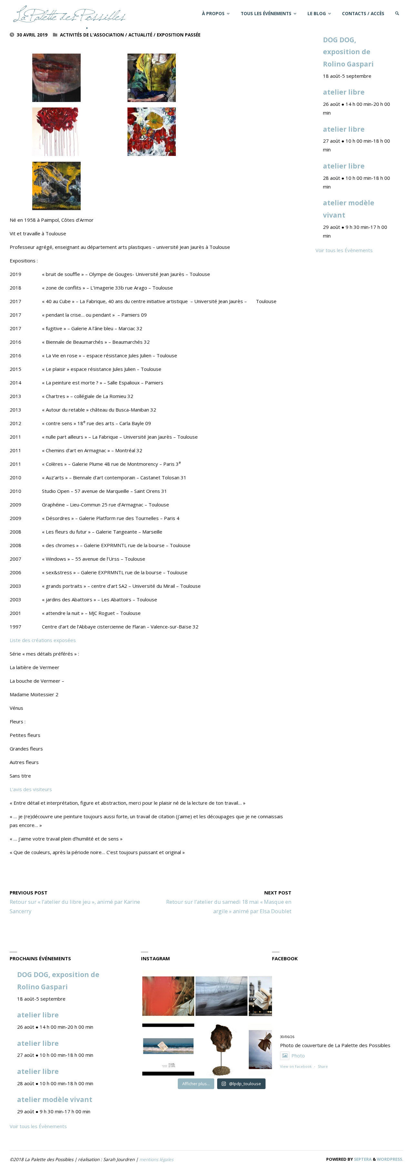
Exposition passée (178, 35)
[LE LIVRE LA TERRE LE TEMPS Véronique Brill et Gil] (168, 1050)
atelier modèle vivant (54, 1099)
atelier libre (344, 92)
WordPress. (390, 1159)
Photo (298, 1055)
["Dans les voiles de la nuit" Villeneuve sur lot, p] (221, 996)
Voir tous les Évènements (344, 250)
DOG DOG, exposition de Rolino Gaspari (348, 52)
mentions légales (156, 1159)
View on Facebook (296, 1066)
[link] (397, 13)
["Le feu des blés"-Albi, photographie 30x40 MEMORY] (168, 996)
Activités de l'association (92, 35)
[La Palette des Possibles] (69, 13)
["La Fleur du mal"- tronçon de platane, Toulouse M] (221, 1050)
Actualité (140, 35)
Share (323, 1066)
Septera (362, 1159)
